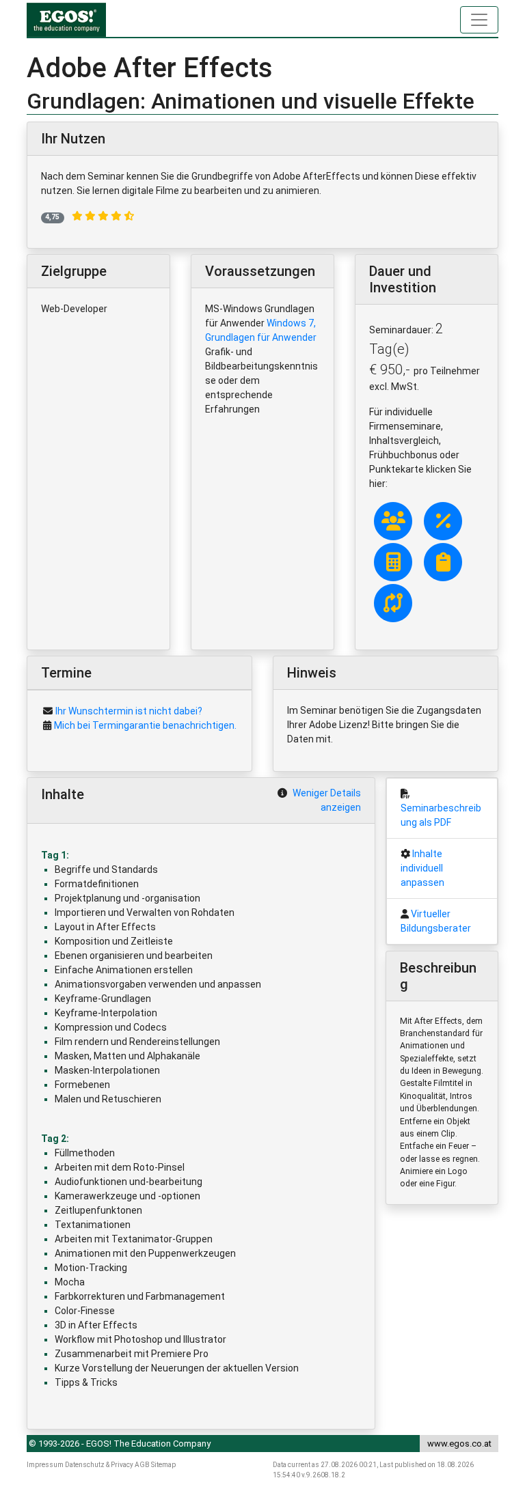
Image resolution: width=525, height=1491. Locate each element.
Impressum (45, 1464)
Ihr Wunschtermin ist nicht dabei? (128, 711)
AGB (142, 1464)
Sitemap (163, 1464)
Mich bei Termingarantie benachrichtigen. (145, 725)
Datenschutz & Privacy (99, 1464)
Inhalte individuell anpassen (422, 868)
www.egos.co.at (459, 1443)
